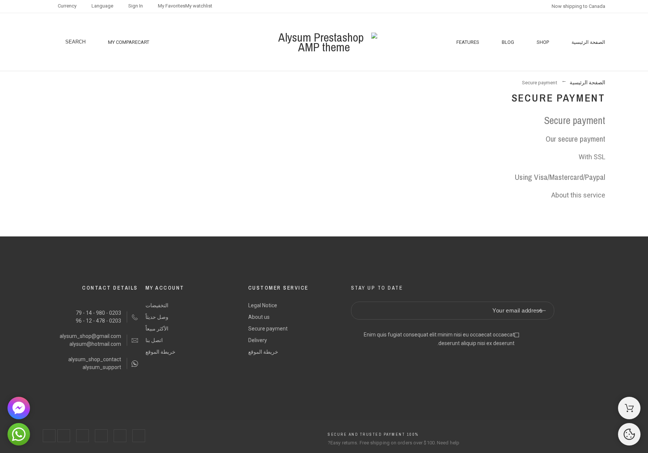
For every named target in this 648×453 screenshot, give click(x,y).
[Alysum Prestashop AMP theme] (324, 42)
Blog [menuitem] (508, 42)
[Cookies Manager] (629, 434)
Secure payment (268, 329)
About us (259, 317)
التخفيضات (157, 305)
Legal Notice (262, 305)
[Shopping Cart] (629, 408)
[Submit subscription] (542, 310)
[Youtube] (63, 435)
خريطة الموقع (263, 352)
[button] (19, 434)
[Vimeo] (49, 435)
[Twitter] (120, 435)
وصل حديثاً (157, 317)
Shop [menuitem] (543, 42)
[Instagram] (101, 435)
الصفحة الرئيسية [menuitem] (588, 42)
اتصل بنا (154, 340)
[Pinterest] (82, 435)
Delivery (257, 340)
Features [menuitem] (467, 42)
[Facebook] (138, 435)
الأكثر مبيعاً (157, 329)
